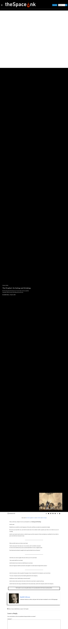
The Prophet (26, 608)
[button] (2, 5)
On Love (33, 517)
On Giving (44, 517)
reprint (21, 608)
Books (7, 285)
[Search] (66, 5)
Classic (12, 608)
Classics (4, 285)
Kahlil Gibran (25, 597)
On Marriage (28, 517)
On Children (38, 517)
